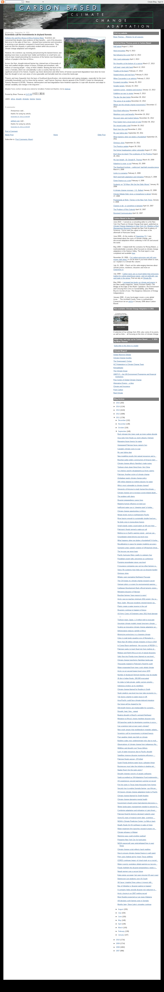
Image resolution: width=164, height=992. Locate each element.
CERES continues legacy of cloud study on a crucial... (137, 860)
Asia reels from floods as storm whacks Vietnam (135, 438)
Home (55, 135)
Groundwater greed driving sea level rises (132, 537)
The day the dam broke (122, 97)
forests (38, 99)
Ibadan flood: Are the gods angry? (129, 770)
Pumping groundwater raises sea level (131, 562)
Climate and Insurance (121, 386)
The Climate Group (120, 371)
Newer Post (9, 135)
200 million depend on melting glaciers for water (135, 482)
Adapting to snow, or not (122, 164)
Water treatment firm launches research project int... (136, 829)
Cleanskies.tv (118, 270)
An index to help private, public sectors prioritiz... (135, 682)
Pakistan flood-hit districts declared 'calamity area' (136, 814)
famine (32, 99)
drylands (26, 99)
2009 (118, 943)
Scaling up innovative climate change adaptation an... (137, 627)
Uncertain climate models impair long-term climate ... (137, 623)
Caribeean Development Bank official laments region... (137, 588)
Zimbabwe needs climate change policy (132, 478)
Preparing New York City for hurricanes (131, 840)
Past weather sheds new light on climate (132, 737)
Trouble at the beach (121, 71)
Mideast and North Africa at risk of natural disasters (136, 653)
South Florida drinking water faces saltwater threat (136, 763)
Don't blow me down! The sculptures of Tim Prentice (132, 154)
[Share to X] (38, 93)
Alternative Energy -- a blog (123, 383)
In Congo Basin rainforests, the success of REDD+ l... (137, 645)
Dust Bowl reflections (121, 111)
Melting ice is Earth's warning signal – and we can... (136, 533)
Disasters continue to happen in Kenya (131, 610)
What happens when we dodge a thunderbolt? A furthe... (138, 540)
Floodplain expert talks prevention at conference (135, 559)
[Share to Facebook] (41, 93)
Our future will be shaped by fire (129, 704)
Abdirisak (67, 89)
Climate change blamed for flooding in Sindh (133, 689)
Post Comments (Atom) (24, 139)
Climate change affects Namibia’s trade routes (134, 463)
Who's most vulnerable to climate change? (133, 485)
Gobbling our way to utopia (123, 93)
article (130, 301)
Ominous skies (119, 143)
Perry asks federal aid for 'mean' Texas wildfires (135, 857)
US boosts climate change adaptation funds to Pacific (137, 792)
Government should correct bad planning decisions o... (137, 803)
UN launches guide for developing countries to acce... (137, 722)
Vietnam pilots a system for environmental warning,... (137, 584)
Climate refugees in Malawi (127, 832)
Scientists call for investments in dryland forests (135, 733)
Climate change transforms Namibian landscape (135, 660)
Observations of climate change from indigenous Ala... (137, 744)
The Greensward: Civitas (122, 361)
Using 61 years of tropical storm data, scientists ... (136, 818)
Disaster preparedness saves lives (130, 500)
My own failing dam (120, 133)
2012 (118, 414)
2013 (118, 410)
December (122, 420)
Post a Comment (11, 131)
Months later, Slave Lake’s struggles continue (134, 904)
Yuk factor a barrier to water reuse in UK (132, 697)
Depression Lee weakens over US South (132, 879)
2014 (118, 406)
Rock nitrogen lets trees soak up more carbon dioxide (137, 434)
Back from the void (120, 129)
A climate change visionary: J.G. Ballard (128, 190)
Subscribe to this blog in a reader (126, 346)
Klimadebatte (118, 368)
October (121, 428)
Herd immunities (119, 51)
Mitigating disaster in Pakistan (128, 592)
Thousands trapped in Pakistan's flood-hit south (135, 664)
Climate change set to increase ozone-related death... (137, 493)
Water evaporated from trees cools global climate (135, 667)
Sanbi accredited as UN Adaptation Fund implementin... (138, 777)
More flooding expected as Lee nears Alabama (134, 897)
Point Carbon (118, 390)
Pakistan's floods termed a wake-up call (132, 529)
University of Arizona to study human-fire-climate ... (136, 489)
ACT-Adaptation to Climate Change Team (128, 364)
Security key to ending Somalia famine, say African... (137, 788)
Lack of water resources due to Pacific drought (134, 752)
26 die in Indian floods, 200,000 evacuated (133, 678)
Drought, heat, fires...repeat (127, 711)
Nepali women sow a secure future (130, 871)
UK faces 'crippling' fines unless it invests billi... (135, 882)
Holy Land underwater (121, 59)
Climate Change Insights (122, 358)
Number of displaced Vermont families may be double (137, 675)
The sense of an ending (122, 101)
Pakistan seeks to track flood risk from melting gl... (136, 649)
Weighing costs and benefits (123, 114)
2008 (118, 947)
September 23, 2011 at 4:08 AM (20, 116)
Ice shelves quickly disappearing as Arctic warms (135, 471)
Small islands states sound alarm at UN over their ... (136, 526)
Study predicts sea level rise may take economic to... (137, 693)
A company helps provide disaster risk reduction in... (136, 890)
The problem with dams (126, 496)
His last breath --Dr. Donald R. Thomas (127, 160)
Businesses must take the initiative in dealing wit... (136, 766)
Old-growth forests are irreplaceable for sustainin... (136, 708)
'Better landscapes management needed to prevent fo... (138, 807)
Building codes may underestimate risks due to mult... (137, 741)
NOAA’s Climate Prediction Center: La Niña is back (136, 821)
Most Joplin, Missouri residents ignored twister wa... (136, 603)
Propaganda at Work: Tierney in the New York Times (132, 200)
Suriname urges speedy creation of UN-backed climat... (138, 548)
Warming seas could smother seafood (131, 836)
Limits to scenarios (120, 173)
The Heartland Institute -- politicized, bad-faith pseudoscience (136, 167)
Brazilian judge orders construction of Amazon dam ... (137, 460)
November (122, 424)
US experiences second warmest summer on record (136, 781)
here (133, 253)
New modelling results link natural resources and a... (136, 456)
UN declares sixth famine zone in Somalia (133, 901)
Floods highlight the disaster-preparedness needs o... (137, 868)
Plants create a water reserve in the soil (132, 606)
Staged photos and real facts (124, 75)
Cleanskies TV (141, 236)
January (121, 935)
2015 (118, 403)
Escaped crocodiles (120, 82)
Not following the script (121, 55)
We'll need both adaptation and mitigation (128, 177)
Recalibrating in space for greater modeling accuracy (136, 544)
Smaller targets (119, 86)
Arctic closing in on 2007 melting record (132, 893)
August (121, 909)
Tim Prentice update (120, 146)
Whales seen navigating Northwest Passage (133, 577)
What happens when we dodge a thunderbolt (129, 137)
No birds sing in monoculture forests (130, 522)
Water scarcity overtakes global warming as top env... (137, 864)
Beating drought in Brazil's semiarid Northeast (134, 715)
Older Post (102, 135)
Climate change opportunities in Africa (131, 511)
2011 (118, 417)
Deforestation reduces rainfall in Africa (131, 631)
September (122, 431)
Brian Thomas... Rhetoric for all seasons (128, 37)
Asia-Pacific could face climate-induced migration (135, 700)
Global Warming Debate (122, 355)
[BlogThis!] (36, 93)
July (120, 913)
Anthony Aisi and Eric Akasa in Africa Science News (24, 38)
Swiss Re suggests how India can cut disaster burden (137, 570)
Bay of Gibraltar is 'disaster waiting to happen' (134, 886)
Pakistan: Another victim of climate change (133, 474)
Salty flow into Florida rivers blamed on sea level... (136, 656)
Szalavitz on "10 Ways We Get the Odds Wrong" (131, 184)
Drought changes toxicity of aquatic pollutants (134, 774)
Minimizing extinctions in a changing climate (133, 634)
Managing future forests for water (129, 441)
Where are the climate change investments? (129, 105)
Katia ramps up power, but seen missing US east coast (137, 875)
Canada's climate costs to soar (128, 449)
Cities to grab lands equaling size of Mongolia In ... (136, 638)
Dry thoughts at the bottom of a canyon (127, 63)
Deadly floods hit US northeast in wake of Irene (134, 825)
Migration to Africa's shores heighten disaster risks (136, 719)
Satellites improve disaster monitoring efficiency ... (136, 755)
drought (19, 99)
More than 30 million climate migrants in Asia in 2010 (137, 642)
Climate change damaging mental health (132, 799)
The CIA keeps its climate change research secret (136, 581)
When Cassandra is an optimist (125, 78)
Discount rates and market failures (126, 118)
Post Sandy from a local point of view (127, 122)
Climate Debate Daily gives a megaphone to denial (132, 194)
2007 (118, 951)
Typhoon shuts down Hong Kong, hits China (133, 467)
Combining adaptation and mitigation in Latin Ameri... (137, 810)
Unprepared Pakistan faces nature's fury (132, 445)
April (120, 924)
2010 (118, 940)
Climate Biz (147, 278)
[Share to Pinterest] (43, 93)
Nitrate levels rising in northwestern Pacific (133, 515)
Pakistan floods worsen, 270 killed (130, 759)
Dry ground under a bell (122, 126)
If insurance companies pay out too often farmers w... (137, 566)
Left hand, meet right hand (123, 67)
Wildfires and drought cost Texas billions (132, 748)
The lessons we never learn (127, 551)
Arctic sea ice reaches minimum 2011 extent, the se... (137, 599)
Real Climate (118, 393)
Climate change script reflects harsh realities (134, 849)
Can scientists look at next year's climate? (133, 726)
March (120, 928)
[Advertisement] (124, 964)
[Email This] (33, 93)
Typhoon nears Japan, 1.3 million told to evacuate (135, 620)
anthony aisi (15, 121)
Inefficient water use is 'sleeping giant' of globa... (135, 507)
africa (13, 99)
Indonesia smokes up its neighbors (130, 686)
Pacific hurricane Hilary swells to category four (134, 555)
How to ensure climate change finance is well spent (136, 853)
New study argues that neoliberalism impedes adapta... (137, 730)
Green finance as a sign (122, 181)
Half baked (117, 46)
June (120, 917)
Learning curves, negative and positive (127, 90)
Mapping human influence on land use (131, 504)
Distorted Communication (122, 213)
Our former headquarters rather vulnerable (128, 150)
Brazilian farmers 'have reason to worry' (132, 595)
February (121, 931)
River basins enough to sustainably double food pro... (137, 518)
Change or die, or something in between (128, 206)
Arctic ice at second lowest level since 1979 (133, 671)
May (120, 920)
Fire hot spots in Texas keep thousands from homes (136, 785)
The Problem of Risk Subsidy (124, 209)
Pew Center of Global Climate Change (127, 380)
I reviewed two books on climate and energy (139, 282)
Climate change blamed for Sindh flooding (132, 796)
